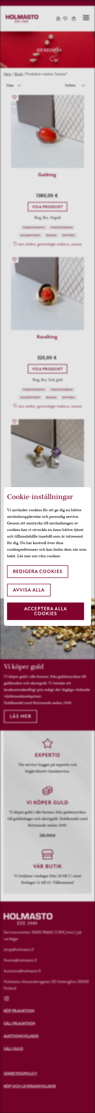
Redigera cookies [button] (37, 571)
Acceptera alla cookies (45, 611)
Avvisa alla (29, 590)
